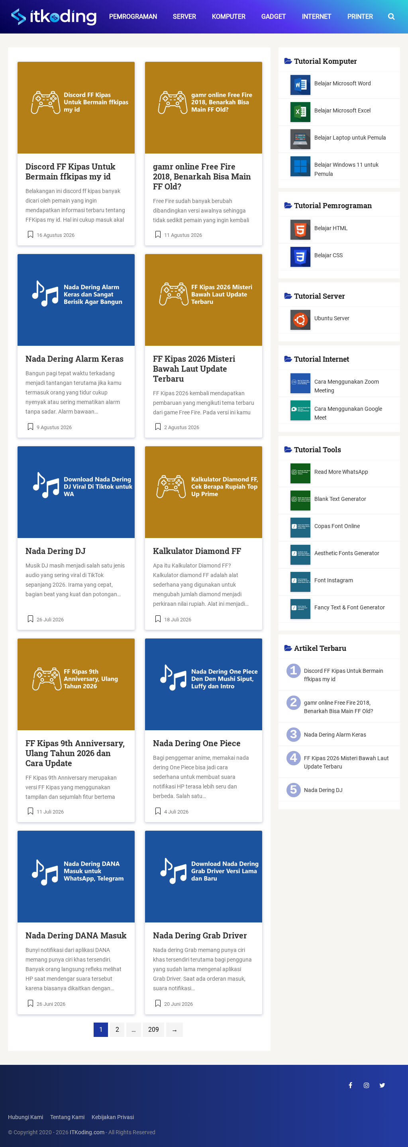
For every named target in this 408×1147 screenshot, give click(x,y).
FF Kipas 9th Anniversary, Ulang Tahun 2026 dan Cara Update (75, 753)
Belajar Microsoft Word (342, 83)
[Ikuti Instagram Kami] (366, 1085)
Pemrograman (133, 16)
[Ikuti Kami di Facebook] (350, 1085)
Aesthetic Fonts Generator (346, 553)
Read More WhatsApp (341, 472)
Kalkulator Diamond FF (197, 551)
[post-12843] (203, 876)
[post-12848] (76, 876)
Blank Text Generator (340, 499)
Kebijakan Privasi (113, 1117)
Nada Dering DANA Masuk (76, 935)
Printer (360, 16)
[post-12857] (76, 684)
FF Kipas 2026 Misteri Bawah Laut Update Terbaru (194, 368)
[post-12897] (203, 108)
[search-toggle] (391, 17)
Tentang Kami (67, 1117)
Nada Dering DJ (56, 551)
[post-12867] (76, 492)
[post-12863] (203, 492)
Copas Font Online (337, 526)
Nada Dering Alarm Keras (75, 358)
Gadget (273, 16)
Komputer (228, 16)
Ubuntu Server (331, 318)
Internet (317, 16)
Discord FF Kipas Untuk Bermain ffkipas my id (71, 171)
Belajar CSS (328, 255)
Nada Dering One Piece (197, 743)
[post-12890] (203, 300)
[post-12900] (76, 108)
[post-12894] (76, 300)
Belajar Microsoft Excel (342, 110)
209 (153, 1029)
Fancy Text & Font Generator (349, 607)
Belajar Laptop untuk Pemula (350, 137)
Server (184, 16)
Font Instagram (333, 580)
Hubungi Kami (25, 1117)
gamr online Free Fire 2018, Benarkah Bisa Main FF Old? (202, 176)
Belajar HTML (331, 228)
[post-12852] (203, 684)
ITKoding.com (87, 1132)
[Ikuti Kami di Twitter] (382, 1085)
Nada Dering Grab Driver (200, 935)
